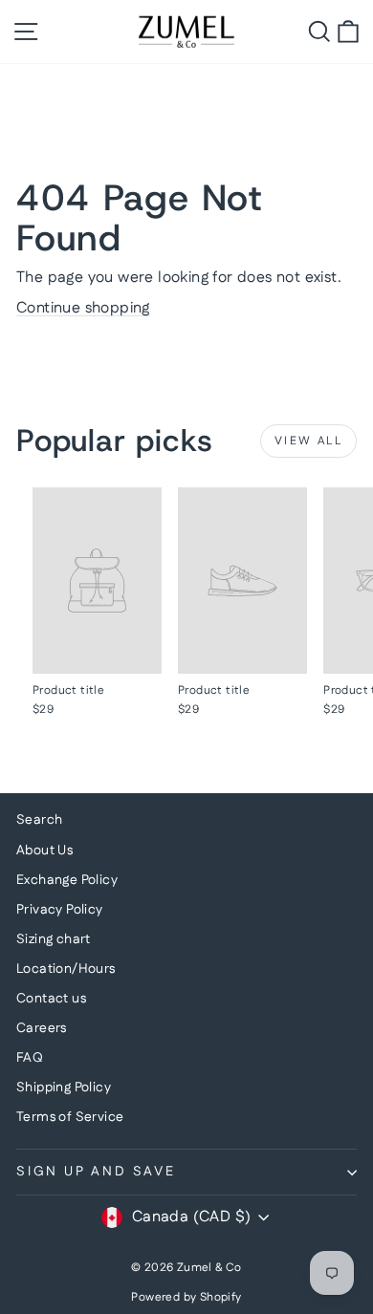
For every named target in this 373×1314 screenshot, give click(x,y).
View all (308, 441)
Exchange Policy (67, 880)
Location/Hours (66, 969)
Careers (41, 1028)
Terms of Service (69, 1117)
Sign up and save (96, 1171)
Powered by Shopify (186, 1297)
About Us (44, 850)
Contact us (51, 998)
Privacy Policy (59, 909)
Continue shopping (83, 308)
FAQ (29, 1057)
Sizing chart (53, 939)
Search (39, 819)
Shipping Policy (63, 1087)
